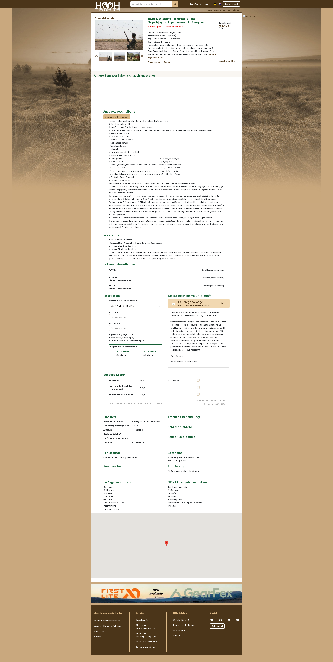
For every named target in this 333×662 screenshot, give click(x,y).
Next (142, 56)
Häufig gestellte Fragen (183, 625)
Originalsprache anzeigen (116, 117)
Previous (96, 56)
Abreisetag (114, 323)
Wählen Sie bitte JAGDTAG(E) (123, 300)
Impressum (99, 631)
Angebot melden (227, 61)
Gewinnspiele (179, 630)
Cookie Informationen (146, 647)
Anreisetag (114, 312)
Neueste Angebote (216, 10)
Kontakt (97, 636)
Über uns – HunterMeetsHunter (107, 626)
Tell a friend (217, 626)
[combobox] (135, 317)
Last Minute (233, 10)
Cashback (177, 635)
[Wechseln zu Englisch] (220, 3)
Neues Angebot (231, 4)
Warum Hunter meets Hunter (107, 620)
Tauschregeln (142, 620)
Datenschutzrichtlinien (146, 641)
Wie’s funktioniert (181, 620)
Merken (166, 62)
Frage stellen (154, 62)
